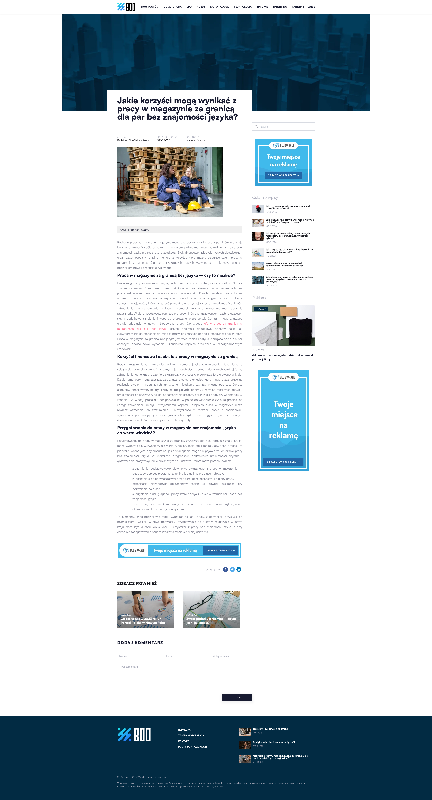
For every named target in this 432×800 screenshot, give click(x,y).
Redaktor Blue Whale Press (133, 140)
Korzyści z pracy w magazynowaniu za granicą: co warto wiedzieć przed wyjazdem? (280, 757)
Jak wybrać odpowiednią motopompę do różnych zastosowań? (288, 207)
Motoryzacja (219, 6)
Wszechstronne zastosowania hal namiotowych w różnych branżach (284, 264)
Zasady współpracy (191, 735)
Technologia (243, 6)
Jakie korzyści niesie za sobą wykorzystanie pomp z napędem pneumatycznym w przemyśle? (289, 279)
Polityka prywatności (193, 746)
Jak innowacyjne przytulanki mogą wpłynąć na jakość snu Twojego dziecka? (290, 221)
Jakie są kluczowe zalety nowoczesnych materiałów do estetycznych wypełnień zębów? (288, 235)
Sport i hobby (196, 6)
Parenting (280, 6)
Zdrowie (262, 6)
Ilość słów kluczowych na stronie (270, 729)
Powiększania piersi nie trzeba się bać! (274, 742)
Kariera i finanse (303, 6)
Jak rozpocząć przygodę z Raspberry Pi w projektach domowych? (289, 250)
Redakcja (184, 729)
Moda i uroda (172, 6)
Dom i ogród (149, 6)
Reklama (259, 297)
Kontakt (183, 741)
